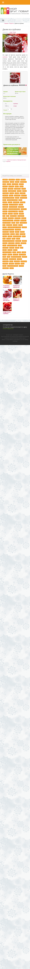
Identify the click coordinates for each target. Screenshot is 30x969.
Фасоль (15, 254)
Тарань (10, 250)
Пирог (17, 231)
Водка (4, 188)
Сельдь (5, 243)
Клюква (23, 202)
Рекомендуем (17, 236)
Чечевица (5, 261)
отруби (21, 265)
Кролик (5, 209)
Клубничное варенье (12, 160)
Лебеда (16, 213)
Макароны (13, 216)
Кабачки (5, 195)
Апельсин (11, 179)
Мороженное (6, 222)
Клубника (8, 161)
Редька (10, 236)
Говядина (17, 188)
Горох (23, 188)
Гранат (5, 191)
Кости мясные (13, 204)
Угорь (4, 254)
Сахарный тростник (8, 241)
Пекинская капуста (8, 229)
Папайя (24, 227)
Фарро (10, 254)
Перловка (5, 231)
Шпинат (5, 263)
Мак (8, 216)
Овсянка (9, 225)
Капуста (24, 195)
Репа (24, 236)
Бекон (8, 184)
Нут (4, 225)
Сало (18, 238)
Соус (19, 245)
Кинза (4, 202)
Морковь (23, 220)
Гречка (19, 191)
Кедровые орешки (12, 200)
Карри (17, 197)
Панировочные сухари (14, 227)
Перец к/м (17, 229)
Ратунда (22, 234)
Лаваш (5, 213)
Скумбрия (11, 243)
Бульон (5, 186)
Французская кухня (21, 160)
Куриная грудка (13, 211)
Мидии (24, 218)
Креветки (21, 206)
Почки (12, 234)
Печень (12, 231)
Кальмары (17, 195)
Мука (13, 222)
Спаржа (12, 247)
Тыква (23, 252)
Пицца (22, 231)
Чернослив (13, 259)
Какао (11, 195)
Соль (4, 245)
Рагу (17, 234)
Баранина (23, 181)
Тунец (18, 252)
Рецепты (11, 23)
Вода (21, 186)
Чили (11, 261)
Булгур (21, 184)
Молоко (17, 220)
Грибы (24, 191)
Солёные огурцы (12, 245)
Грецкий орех (12, 191)
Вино (16, 186)
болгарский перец (12, 265)
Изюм (16, 193)
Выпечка (10, 188)
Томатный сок (7, 252)
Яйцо (4, 265)
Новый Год (23, 222)
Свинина (18, 241)
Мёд (17, 222)
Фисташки (22, 254)
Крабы (20, 204)
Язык (22, 263)
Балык (12, 181)
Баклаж (23, 179)
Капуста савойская (8, 197)
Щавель (11, 263)
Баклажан (5, 181)
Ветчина (11, 186)
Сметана (23, 243)
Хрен (8, 256)
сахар (11, 268)
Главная (6, 23)
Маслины (17, 218)
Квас (4, 200)
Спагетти (5, 247)
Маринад (10, 218)
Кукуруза (23, 209)
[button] (2, 2)
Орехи (20, 225)
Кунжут (5, 211)
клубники (5, 57)
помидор (5, 268)
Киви (20, 200)
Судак (17, 247)
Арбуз (17, 179)
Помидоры (6, 234)
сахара (15, 106)
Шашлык (16, 261)
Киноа (10, 202)
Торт (14, 252)
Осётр (4, 227)
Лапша (10, 213)
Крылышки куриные (14, 209)
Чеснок (19, 259)
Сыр (22, 247)
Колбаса (5, 204)
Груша (11, 193)
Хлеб (4, 256)
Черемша (5, 259)
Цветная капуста (16, 256)
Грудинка (5, 193)
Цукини (24, 256)
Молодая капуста (8, 220)
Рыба (13, 238)
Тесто (15, 250)
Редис (4, 236)
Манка (4, 218)
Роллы (8, 238)
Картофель (23, 197)
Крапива (5, 206)
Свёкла (24, 241)
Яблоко (17, 263)
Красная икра (13, 206)
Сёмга (4, 250)
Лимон (21, 213)
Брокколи (15, 184)
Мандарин (21, 216)
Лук (4, 216)
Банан (17, 181)
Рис (4, 238)
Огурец (15, 225)
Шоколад (23, 261)
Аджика (5, 179)
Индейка (22, 193)
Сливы (17, 243)
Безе (4, 184)
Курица (21, 211)
